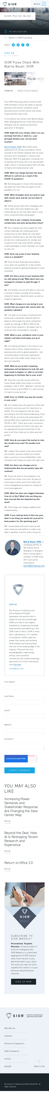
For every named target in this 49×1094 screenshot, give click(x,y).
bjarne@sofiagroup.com (34, 565)
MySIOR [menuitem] (7, 1066)
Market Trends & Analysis (28, 91)
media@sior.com (16, 668)
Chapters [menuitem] (8, 1036)
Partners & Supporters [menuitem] (14, 1043)
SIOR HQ (13, 604)
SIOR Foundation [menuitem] (11, 1051)
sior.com (17, 664)
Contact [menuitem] (7, 1058)
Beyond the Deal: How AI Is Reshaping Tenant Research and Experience (21, 838)
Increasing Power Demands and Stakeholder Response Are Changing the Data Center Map (21, 807)
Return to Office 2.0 (18, 862)
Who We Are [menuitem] (9, 1028)
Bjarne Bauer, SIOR (12, 147)
